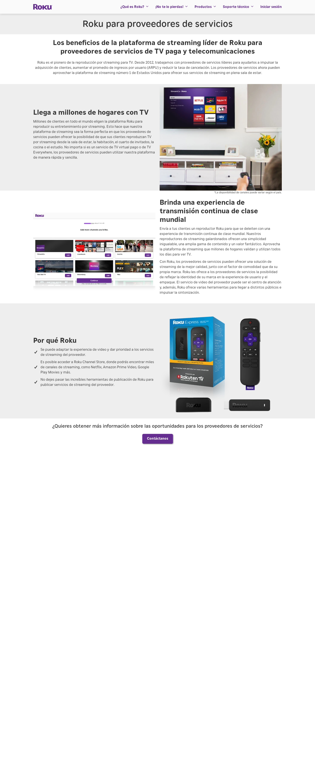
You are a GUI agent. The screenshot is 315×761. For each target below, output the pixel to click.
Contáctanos (157, 438)
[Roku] (42, 7)
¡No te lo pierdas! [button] (169, 7)
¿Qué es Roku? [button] (132, 7)
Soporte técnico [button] (236, 7)
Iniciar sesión (271, 7)
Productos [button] (203, 7)
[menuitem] (134, 7)
